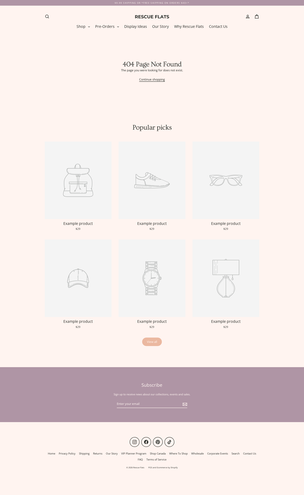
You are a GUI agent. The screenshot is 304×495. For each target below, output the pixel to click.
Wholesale (197, 453)
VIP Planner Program (133, 453)
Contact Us (218, 26)
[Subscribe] (184, 404)
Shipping (84, 453)
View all (152, 342)
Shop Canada (158, 453)
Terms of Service (156, 459)
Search (236, 453)
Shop (81, 26)
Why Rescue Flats (189, 26)
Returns (97, 453)
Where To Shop (178, 453)
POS (150, 467)
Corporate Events (217, 453)
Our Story (160, 26)
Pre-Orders (105, 26)
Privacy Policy (67, 453)
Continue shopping (152, 79)
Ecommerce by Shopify (167, 467)
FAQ (140, 459)
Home (51, 453)
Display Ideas (135, 26)
